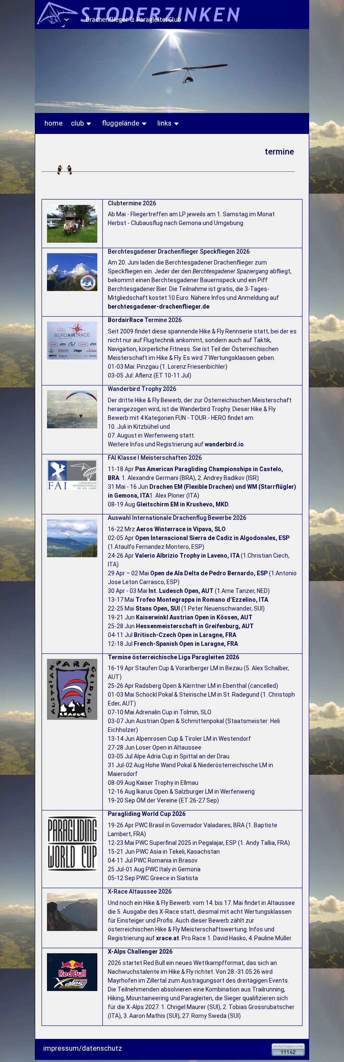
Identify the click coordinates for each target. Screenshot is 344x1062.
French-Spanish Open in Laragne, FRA (186, 643)
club (78, 123)
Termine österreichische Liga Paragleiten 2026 (173, 657)
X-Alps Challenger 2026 (140, 951)
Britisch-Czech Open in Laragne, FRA (185, 635)
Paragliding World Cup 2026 (146, 813)
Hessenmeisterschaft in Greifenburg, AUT (195, 626)
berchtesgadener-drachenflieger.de (158, 306)
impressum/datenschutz (82, 1048)
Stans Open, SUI (158, 608)
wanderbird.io (224, 444)
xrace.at (167, 938)
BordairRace (125, 320)
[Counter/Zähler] (288, 1049)
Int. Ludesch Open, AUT (181, 590)
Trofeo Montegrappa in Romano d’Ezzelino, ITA (202, 599)
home (53, 123)
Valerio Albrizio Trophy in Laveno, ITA (187, 555)
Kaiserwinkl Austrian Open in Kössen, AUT (194, 617)
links (165, 123)
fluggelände (121, 123)
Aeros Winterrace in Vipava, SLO (181, 529)
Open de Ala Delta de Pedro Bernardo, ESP (209, 573)
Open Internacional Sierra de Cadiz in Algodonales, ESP (212, 538)
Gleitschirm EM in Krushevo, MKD (182, 504)
